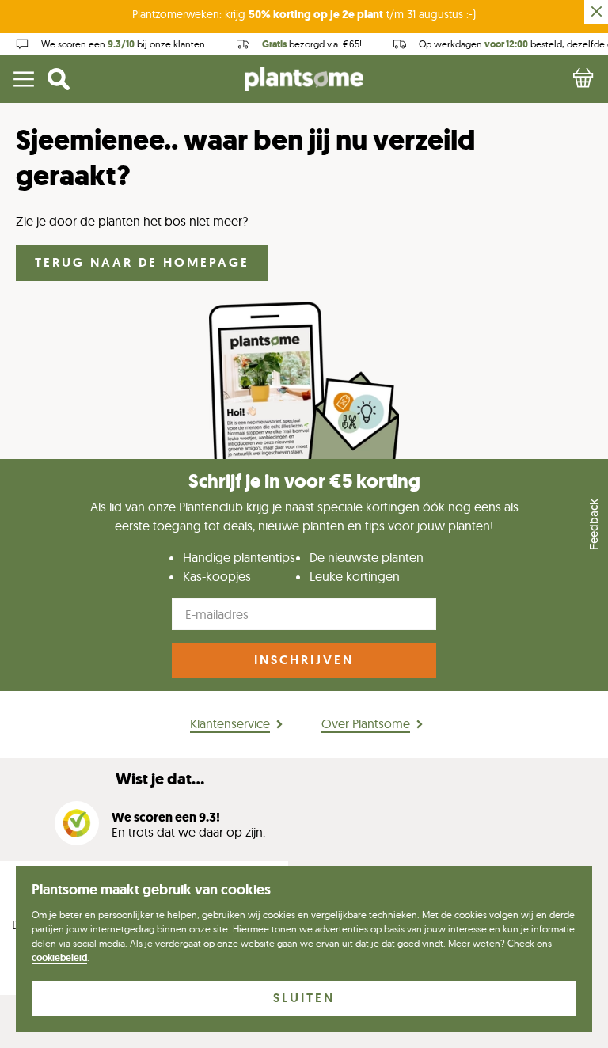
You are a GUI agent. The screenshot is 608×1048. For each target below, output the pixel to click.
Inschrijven (304, 659)
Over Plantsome (365, 723)
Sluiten (304, 997)
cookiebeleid (59, 957)
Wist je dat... (160, 779)
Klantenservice (230, 723)
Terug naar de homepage (142, 262)
